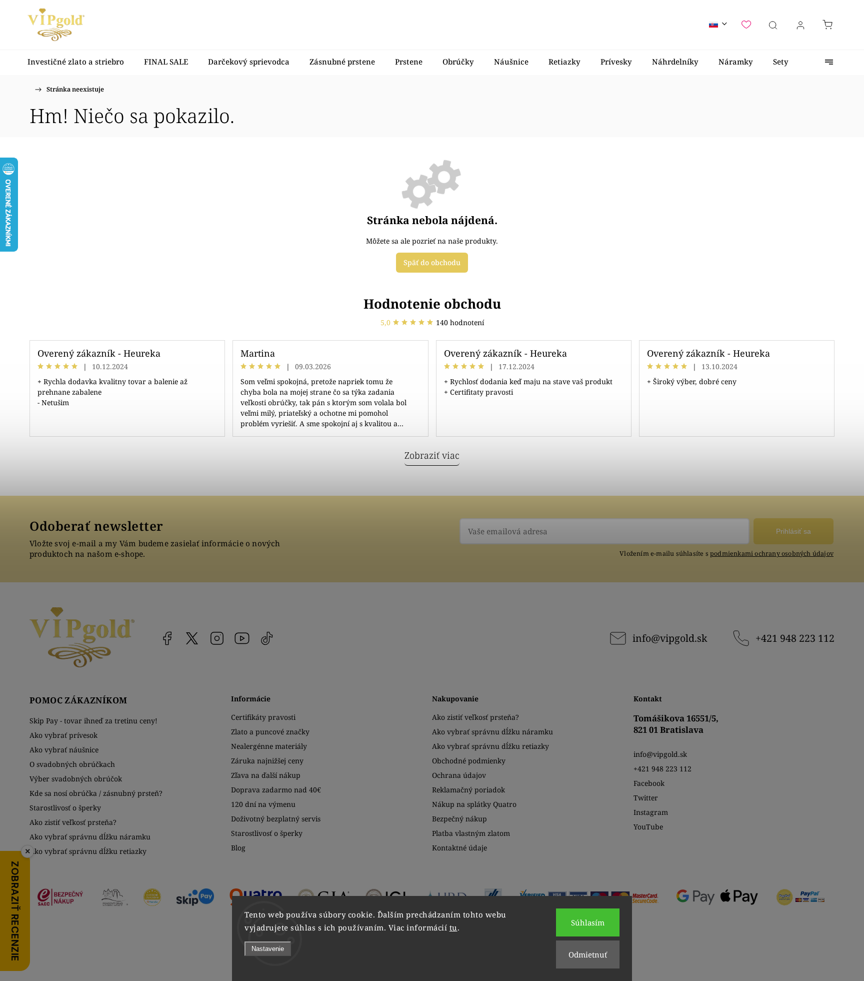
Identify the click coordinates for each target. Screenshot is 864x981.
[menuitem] (76, 62)
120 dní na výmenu (263, 804)
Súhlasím (587, 922)
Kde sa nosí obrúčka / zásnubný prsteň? (96, 793)
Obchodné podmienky (469, 760)
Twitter (646, 797)
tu (454, 927)
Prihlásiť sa (793, 531)
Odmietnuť (587, 954)
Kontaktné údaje (459, 847)
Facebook (167, 638)
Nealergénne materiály (269, 746)
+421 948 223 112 (795, 638)
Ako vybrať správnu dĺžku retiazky (88, 851)
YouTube (242, 638)
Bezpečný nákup (459, 818)
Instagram (217, 638)
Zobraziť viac (432, 455)
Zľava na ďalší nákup (265, 775)
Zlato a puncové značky (270, 731)
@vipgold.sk (267, 638)
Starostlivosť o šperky (65, 807)
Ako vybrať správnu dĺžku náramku (90, 836)
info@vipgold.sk (669, 638)
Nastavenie (268, 948)
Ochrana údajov (459, 775)
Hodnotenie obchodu (432, 304)
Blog (238, 847)
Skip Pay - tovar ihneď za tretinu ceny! (94, 720)
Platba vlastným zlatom (471, 833)
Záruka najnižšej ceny (267, 760)
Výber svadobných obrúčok (76, 778)
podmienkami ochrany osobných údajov (772, 553)
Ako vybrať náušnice (64, 749)
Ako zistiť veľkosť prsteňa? (73, 822)
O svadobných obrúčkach (72, 764)
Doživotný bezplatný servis (275, 818)
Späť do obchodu (432, 262)
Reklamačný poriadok (468, 789)
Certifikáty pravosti (263, 717)
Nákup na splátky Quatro (474, 804)
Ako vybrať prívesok (64, 735)
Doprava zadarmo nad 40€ (276, 789)
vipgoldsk (192, 638)
